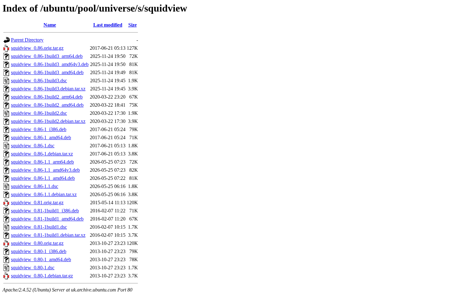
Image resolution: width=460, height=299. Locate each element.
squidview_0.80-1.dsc (32, 267)
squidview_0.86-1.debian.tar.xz (42, 153)
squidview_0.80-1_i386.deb (38, 251)
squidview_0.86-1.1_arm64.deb (42, 162)
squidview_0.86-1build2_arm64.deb (47, 96)
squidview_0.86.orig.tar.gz (37, 48)
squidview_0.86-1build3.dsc (39, 80)
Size (132, 25)
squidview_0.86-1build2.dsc (39, 113)
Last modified (107, 25)
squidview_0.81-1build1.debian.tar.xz (48, 235)
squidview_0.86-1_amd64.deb (41, 137)
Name (49, 25)
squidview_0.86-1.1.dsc (34, 186)
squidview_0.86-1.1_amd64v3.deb (45, 170)
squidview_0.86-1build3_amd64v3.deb (50, 64)
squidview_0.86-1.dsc (32, 145)
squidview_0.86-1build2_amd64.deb (47, 105)
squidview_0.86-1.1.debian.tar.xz (44, 194)
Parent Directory (27, 40)
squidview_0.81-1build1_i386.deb (45, 210)
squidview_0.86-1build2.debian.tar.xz (48, 121)
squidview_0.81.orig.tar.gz (37, 202)
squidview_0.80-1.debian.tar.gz (42, 275)
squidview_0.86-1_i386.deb (38, 129)
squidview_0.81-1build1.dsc (39, 227)
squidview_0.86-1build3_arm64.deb (47, 56)
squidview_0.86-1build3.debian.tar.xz (48, 88)
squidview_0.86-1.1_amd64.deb (43, 178)
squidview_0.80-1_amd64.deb (41, 259)
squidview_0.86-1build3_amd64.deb (47, 72)
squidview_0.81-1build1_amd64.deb (47, 218)
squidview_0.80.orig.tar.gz (37, 243)
